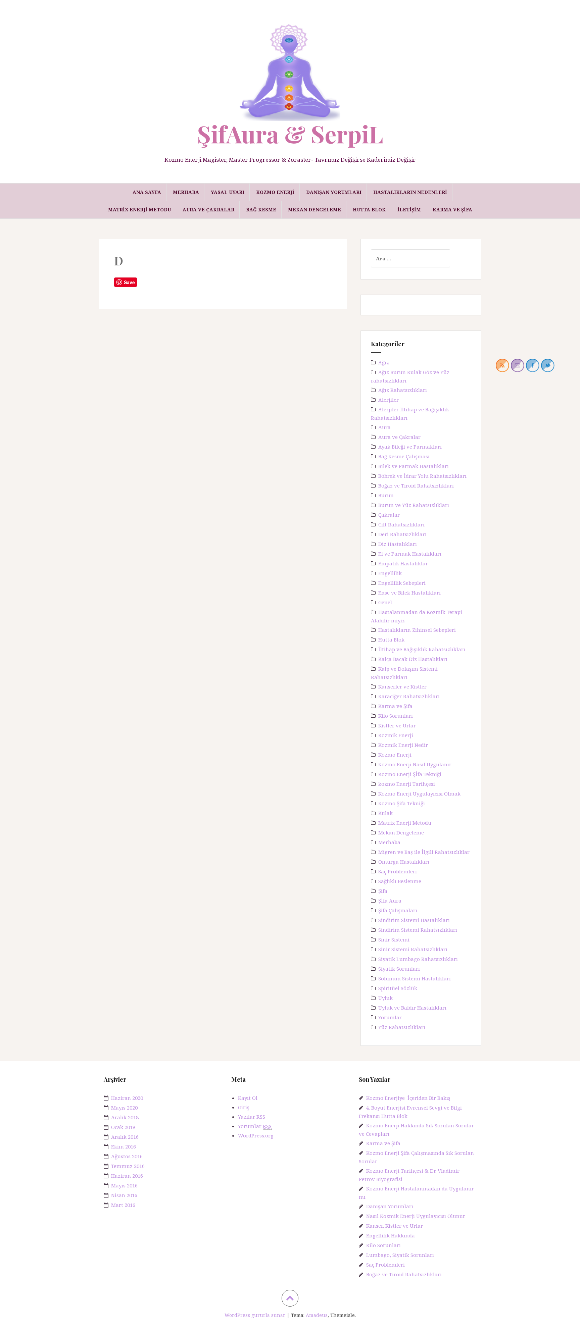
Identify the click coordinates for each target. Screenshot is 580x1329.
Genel (385, 602)
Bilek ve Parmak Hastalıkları (413, 466)
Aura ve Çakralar (208, 209)
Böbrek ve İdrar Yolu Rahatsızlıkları (422, 475)
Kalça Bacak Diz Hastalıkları (412, 659)
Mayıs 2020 (124, 1107)
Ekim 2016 (123, 1146)
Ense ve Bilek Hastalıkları (409, 592)
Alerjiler (388, 399)
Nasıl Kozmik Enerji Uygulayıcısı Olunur (415, 1216)
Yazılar (251, 1116)
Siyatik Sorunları (399, 968)
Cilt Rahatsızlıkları (401, 524)
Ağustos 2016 (127, 1156)
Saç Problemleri (397, 871)
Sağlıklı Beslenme (399, 881)
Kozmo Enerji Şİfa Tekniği (409, 774)
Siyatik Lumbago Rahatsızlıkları (418, 959)
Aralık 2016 (125, 1136)
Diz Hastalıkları (397, 544)
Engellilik (390, 573)
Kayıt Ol (247, 1097)
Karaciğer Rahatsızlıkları (409, 696)
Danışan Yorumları (333, 192)
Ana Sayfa (147, 192)
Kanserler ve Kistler (402, 686)
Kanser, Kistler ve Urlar (394, 1225)
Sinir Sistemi (393, 939)
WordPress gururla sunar (255, 1315)
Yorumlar (390, 1017)
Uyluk (385, 997)
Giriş (243, 1107)
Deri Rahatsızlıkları (402, 534)
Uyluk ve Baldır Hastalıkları (412, 1007)
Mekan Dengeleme (314, 209)
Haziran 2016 (127, 1175)
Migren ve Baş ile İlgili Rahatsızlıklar (424, 852)
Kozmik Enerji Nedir (403, 745)
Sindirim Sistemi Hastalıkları (414, 920)
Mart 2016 (123, 1205)
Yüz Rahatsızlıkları (401, 1027)
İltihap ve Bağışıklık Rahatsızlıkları (421, 649)
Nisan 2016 (124, 1195)
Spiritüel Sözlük (397, 988)
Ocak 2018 (123, 1127)
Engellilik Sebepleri (402, 582)
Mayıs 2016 (124, 1185)
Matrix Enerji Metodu (139, 209)
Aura (384, 427)
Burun (386, 495)
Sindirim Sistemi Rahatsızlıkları (417, 929)
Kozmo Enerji (275, 192)
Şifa (382, 890)
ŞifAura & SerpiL (290, 133)
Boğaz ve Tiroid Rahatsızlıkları (416, 485)
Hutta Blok (369, 209)
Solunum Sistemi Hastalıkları (414, 978)
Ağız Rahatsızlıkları (402, 390)
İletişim (409, 209)
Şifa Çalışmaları (397, 910)
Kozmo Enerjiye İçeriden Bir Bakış (408, 1097)
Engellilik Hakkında (390, 1235)
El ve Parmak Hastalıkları (409, 553)
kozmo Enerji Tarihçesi (406, 783)
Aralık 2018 (125, 1117)
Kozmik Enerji (395, 735)
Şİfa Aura (389, 900)
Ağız (383, 362)
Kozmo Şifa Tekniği (401, 803)
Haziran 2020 (127, 1097)
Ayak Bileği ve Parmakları (410, 446)
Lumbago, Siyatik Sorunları (400, 1254)
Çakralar (389, 514)
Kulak (385, 813)
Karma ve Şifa (452, 209)
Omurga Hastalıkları (403, 861)
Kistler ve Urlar (397, 725)
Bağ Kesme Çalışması (404, 456)
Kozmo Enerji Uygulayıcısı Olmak (419, 793)
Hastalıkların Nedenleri (410, 192)
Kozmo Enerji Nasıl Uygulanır (414, 764)
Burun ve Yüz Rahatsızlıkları (413, 505)
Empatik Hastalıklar (403, 563)
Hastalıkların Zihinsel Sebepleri (417, 629)
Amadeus (317, 1315)
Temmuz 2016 (128, 1166)
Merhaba (186, 192)
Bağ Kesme (261, 209)
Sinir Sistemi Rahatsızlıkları (412, 949)
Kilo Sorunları (395, 715)
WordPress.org (256, 1135)
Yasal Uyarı (227, 192)
